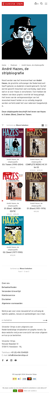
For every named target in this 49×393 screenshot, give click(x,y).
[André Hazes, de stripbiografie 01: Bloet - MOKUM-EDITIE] (13, 187)
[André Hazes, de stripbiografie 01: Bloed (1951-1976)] (36, 187)
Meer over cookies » (30, 391)
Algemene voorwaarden (12, 303)
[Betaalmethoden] (14, 380)
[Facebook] (3, 360)
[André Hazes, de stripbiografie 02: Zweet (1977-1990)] (13, 231)
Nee (20, 391)
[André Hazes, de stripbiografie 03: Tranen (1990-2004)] (13, 143)
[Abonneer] (44, 320)
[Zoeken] (41, 4)
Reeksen (14, 65)
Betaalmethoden (9, 287)
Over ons (6, 283)
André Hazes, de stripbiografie (33, 65)
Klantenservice (8, 295)
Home (4, 65)
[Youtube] (16, 360)
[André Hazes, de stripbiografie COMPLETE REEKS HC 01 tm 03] (36, 143)
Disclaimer (6, 299)
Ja (15, 391)
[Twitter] (7, 360)
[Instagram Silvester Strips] (11, 360)
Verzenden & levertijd (11, 291)
